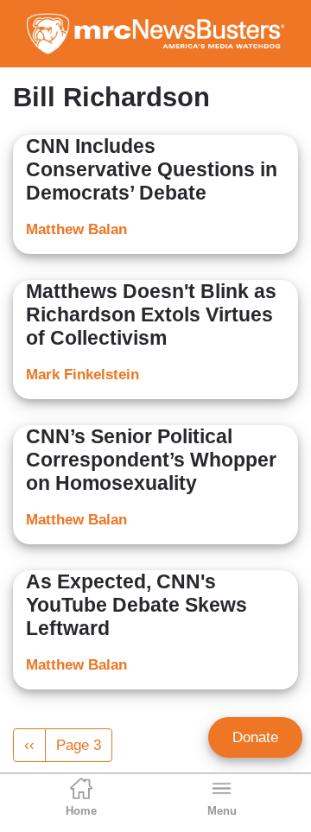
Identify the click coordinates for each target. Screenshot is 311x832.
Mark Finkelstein (82, 374)
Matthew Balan (76, 229)
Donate (255, 737)
